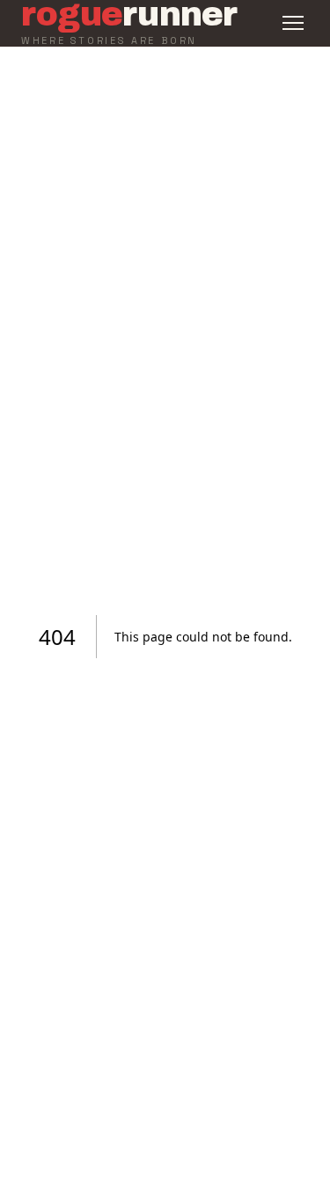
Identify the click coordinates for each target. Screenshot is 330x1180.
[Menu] (293, 23)
